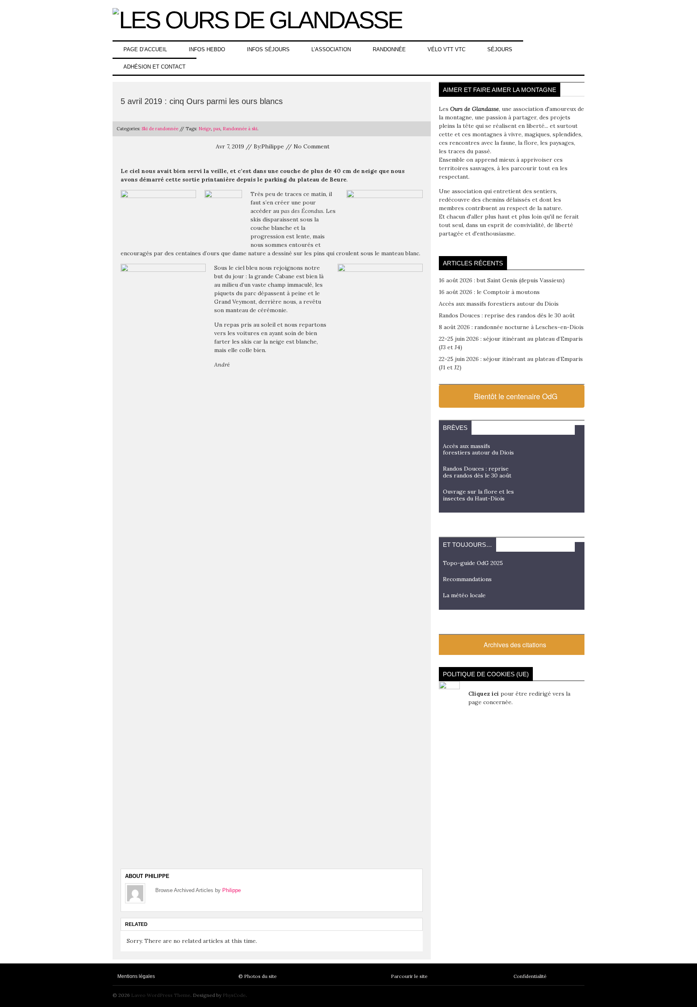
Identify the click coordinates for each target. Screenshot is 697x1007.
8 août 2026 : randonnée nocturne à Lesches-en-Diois (511, 327)
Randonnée (389, 49)
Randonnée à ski (240, 128)
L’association (331, 49)
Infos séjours (268, 49)
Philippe (231, 890)
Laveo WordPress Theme (160, 995)
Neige (204, 128)
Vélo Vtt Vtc (446, 49)
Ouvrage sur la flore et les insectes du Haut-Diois (478, 495)
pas (216, 128)
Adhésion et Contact (154, 67)
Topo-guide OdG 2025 (473, 563)
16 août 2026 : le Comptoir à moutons (489, 292)
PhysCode (234, 995)
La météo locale (464, 595)
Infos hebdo (207, 49)
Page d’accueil (145, 49)
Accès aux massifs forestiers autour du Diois (499, 303)
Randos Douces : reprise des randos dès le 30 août (507, 315)
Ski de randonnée (160, 128)
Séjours (499, 49)
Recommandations (467, 579)
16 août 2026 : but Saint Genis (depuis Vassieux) (502, 280)
